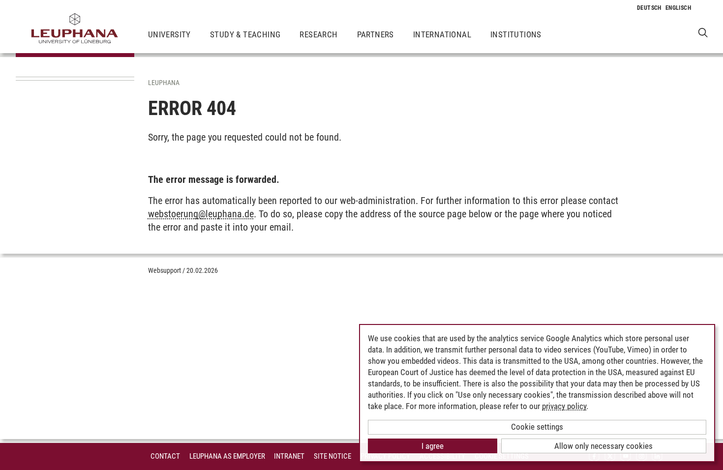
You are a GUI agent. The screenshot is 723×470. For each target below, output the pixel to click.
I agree (433, 446)
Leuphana (164, 83)
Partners (375, 34)
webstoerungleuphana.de (201, 214)
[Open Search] (703, 32)
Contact (165, 456)
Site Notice (332, 456)
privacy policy (564, 406)
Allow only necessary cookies (603, 446)
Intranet (289, 456)
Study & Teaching (245, 34)
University (169, 34)
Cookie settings (537, 427)
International (442, 34)
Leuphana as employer (227, 456)
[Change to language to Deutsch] (649, 7)
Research (318, 34)
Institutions (516, 34)
